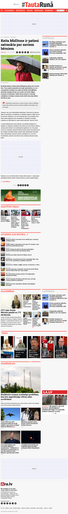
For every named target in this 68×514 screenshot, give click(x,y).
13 (62, 69)
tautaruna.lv (3, 52)
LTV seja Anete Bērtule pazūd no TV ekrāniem (11, 312)
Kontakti (50, 508)
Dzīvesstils (20, 10)
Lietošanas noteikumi (25, 508)
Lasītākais (48, 38)
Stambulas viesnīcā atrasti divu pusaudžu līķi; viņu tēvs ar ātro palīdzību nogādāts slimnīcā (22, 259)
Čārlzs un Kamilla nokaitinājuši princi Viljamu (5, 219)
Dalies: (15, 185)
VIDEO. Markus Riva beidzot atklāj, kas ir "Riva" (27, 321)
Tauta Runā (6, 37)
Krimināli (49, 10)
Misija (11, 508)
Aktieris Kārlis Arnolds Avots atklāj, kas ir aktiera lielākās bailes (22, 240)
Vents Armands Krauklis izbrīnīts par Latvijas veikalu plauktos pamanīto (21, 279)
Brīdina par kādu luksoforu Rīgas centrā (18, 255)
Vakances (46, 508)
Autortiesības (33, 508)
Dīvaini (30, 10)
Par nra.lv (3, 508)
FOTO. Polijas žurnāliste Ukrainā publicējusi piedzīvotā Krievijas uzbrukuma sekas (20, 249)
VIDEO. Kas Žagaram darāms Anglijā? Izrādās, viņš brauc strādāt (36, 322)
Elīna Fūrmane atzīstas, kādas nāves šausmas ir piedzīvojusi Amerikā (36, 305)
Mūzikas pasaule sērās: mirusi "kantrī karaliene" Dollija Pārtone (29, 423)
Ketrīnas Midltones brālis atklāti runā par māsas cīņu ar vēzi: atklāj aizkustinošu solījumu (15, 222)
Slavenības (9, 10)
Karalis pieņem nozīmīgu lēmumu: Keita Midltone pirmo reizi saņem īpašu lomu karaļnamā (25, 222)
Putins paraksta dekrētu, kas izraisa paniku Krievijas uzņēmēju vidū (57, 51)
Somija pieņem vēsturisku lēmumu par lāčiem (58, 74)
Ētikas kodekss (40, 508)
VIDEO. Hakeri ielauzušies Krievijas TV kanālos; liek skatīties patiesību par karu (22, 245)
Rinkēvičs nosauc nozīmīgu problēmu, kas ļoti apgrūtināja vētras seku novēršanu (20, 397)
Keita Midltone (5, 181)
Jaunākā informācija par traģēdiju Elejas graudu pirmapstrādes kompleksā (30, 446)
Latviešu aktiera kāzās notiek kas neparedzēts (27, 303)
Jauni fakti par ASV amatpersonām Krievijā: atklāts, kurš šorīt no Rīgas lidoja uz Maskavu (10, 424)
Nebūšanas (38, 10)
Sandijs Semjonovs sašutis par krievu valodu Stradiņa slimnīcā (58, 67)
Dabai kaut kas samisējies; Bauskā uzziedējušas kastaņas (20, 284)
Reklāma (7, 508)
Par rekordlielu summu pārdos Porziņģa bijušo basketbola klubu (20, 274)
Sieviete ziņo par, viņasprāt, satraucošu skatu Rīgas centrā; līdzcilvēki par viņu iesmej (22, 269)
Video (4, 333)
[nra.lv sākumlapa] (16, 4)
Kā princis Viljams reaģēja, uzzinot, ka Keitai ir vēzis (22, 265)
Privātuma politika (16, 508)
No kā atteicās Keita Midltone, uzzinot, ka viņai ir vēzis (35, 219)
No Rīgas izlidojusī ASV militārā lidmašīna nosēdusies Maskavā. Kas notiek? (58, 44)
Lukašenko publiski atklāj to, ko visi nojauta (57, 58)
